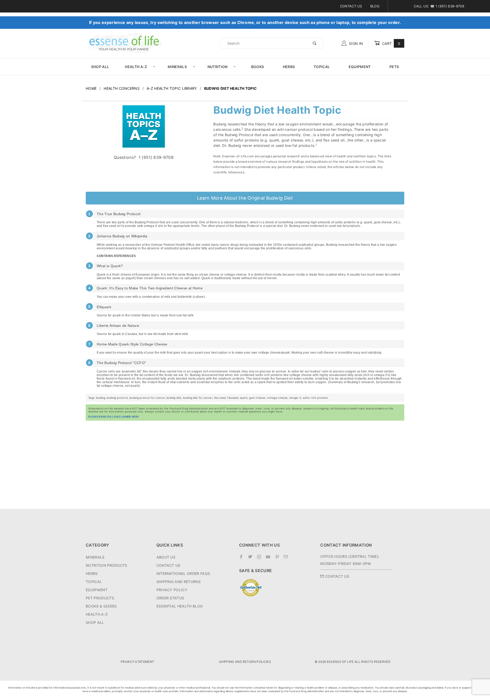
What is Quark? (110, 266)
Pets (394, 66)
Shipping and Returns (178, 581)
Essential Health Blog (179, 606)
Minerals (177, 66)
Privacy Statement (137, 662)
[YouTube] (269, 559)
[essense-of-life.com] (124, 43)
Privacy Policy (171, 590)
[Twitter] (251, 559)
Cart (390, 43)
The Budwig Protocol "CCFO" (121, 363)
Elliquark (104, 307)
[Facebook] (241, 559)
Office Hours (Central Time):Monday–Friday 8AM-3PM (349, 560)
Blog (374, 6)
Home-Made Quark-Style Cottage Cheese (132, 344)
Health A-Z (136, 66)
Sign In (355, 43)
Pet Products (100, 598)
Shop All (100, 66)
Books (257, 66)
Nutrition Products (106, 565)
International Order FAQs (183, 573)
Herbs (289, 66)
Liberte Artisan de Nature (118, 326)
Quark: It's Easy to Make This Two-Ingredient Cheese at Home (150, 288)
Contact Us (351, 6)
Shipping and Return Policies (245, 662)
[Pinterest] (277, 559)
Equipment (360, 66)
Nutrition (217, 66)
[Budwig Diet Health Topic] (143, 129)
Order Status (170, 598)
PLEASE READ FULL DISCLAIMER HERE (113, 416)
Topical (322, 66)
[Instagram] (260, 559)
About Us (166, 557)
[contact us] (286, 559)
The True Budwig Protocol (119, 214)
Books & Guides (101, 606)
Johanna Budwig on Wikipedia (122, 236)
